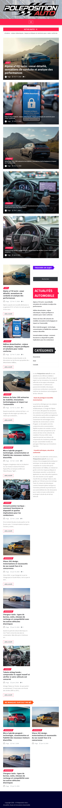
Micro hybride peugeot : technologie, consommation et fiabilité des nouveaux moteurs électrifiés (16, 454)
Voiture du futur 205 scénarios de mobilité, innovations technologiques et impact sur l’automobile (30, 162)
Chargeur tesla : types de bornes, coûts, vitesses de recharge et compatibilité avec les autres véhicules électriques (16, 619)
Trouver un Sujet (43, 267)
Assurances (36, 357)
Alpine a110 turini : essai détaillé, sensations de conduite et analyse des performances (29, 69)
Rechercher (45, 279)
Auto (34, 361)
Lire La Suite (8, 314)
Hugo (9, 77)
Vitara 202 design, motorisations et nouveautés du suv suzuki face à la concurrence (15, 565)
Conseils (35, 365)
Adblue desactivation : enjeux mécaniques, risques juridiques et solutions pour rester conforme (30, 117)
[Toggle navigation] (31, 22)
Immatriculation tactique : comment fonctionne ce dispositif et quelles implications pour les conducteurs (27, 207)
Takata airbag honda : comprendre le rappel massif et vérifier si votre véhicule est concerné (30, 251)
